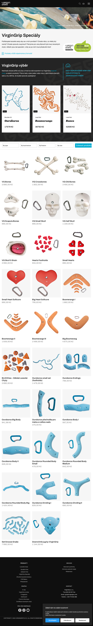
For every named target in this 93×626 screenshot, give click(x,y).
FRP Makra (24, 579)
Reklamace (69, 571)
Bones (70, 121)
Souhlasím (52, 620)
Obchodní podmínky (69, 566)
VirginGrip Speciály (24, 574)
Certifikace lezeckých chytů (24, 601)
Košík (83, 4)
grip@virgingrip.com (71, 594)
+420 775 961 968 (71, 597)
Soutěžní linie (24, 569)
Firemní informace (24, 599)
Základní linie (24, 572)
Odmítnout (67, 620)
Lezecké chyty (24, 566)
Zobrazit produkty (84, 145)
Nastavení (82, 620)
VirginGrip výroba (24, 592)
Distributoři (24, 597)
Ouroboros (12, 121)
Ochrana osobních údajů (69, 569)
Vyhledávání (80, 4)
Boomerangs (43, 121)
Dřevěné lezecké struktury (24, 577)
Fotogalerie (24, 594)
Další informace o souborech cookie (55, 615)
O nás (24, 589)
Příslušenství (24, 581)
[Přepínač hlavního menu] (88, 3)
